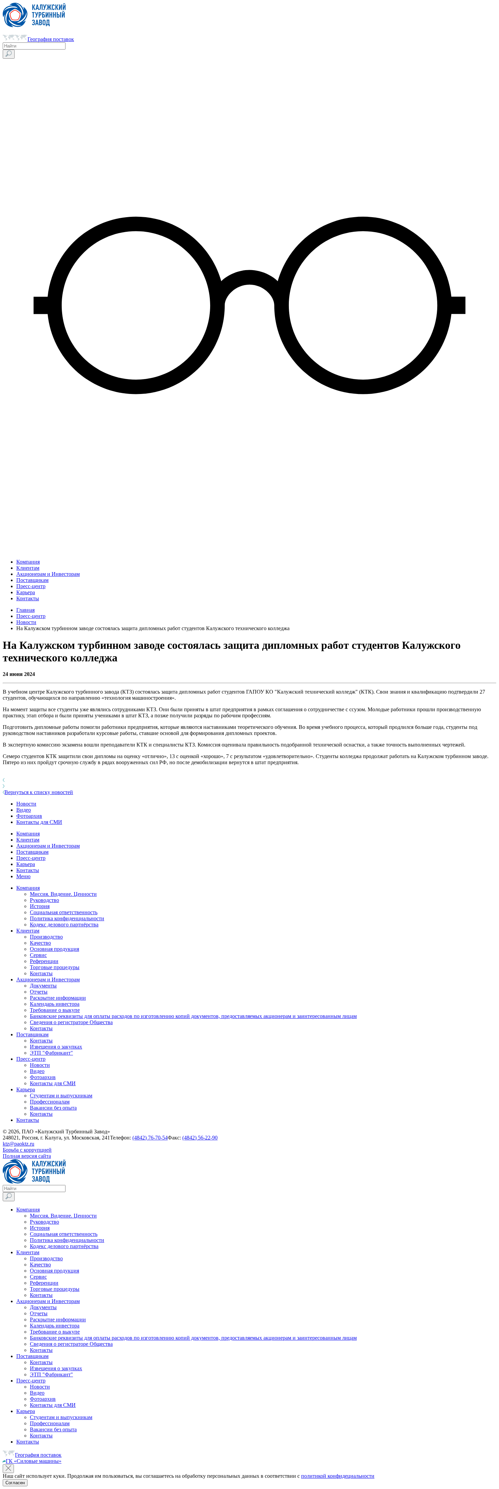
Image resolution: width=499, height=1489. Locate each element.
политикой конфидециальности (337, 1476)
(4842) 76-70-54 (150, 1138)
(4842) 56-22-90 (200, 1138)
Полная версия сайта (27, 1156)
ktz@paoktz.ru (18, 1144)
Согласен (15, 1482)
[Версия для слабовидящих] (249, 550)
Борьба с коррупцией (27, 1150)
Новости (26, 622)
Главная (25, 610)
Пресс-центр (30, 616)
